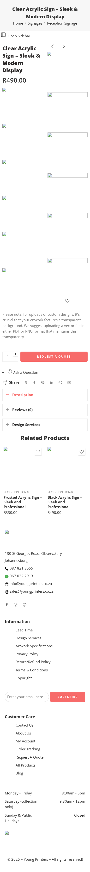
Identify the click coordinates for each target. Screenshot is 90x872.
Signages (35, 23)
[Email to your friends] (69, 382)
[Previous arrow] (53, 50)
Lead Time (24, 630)
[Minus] (15, 359)
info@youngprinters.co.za (30, 583)
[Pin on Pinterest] (43, 382)
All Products (26, 765)
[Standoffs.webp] (68, 278)
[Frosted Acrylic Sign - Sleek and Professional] (23, 466)
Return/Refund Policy (33, 662)
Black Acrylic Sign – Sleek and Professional (65, 502)
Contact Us (24, 725)
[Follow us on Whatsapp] (25, 605)
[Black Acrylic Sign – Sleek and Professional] (67, 466)
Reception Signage (62, 23)
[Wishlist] (68, 300)
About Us (23, 733)
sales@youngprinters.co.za (31, 591)
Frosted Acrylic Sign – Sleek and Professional (23, 502)
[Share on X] (26, 382)
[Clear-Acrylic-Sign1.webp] (68, 235)
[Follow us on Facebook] (7, 605)
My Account (25, 741)
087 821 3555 (21, 568)
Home (18, 23)
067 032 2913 (21, 576)
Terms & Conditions (32, 670)
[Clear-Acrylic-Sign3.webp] (68, 112)
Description (22, 395)
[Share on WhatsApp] (60, 382)
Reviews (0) (22, 409)
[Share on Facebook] (34, 382)
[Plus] (15, 354)
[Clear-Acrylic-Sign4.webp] (68, 193)
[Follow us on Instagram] (15, 605)
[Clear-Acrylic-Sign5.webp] (68, 152)
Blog (19, 773)
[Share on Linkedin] (52, 382)
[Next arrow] (64, 50)
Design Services (26, 424)
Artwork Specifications (34, 646)
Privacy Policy (27, 654)
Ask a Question (25, 372)
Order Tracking (28, 749)
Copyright (24, 678)
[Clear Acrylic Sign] (20, 105)
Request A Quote (54, 356)
